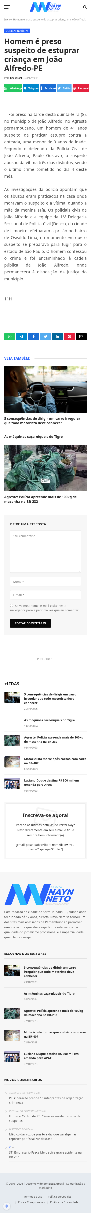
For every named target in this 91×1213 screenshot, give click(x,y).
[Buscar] (84, 7)
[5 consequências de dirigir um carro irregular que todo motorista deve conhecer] (45, 389)
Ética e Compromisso (31, 1202)
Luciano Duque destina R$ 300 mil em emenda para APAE (51, 782)
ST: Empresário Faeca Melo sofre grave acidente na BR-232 (45, 1154)
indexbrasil (16, 78)
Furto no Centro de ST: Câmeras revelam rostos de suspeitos (44, 1118)
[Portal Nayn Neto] (45, 7)
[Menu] (7, 7)
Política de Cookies (59, 1197)
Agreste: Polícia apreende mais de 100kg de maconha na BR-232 (40, 499)
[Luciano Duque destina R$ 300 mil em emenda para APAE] (12, 783)
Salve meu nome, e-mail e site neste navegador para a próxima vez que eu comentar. (44, 608)
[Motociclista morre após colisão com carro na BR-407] (12, 761)
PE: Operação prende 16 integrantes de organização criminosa (46, 1100)
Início (7, 19)
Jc (10, 1147)
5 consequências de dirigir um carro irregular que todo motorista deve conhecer (42, 420)
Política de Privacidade (64, 1202)
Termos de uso (33, 1197)
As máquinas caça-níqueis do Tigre (33, 436)
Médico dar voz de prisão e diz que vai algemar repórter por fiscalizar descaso (42, 1136)
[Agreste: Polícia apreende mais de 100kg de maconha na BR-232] (45, 468)
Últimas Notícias (17, 30)
